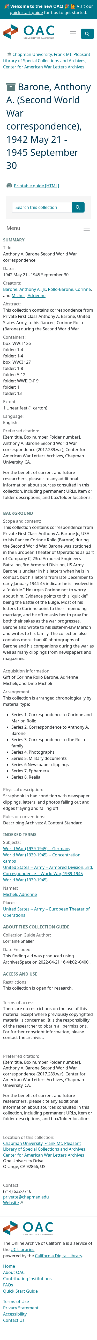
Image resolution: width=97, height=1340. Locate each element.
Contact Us (14, 1320)
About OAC (14, 1272)
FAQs (8, 1285)
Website (11, 1203)
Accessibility (15, 1314)
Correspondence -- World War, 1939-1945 (43, 873)
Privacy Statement (21, 1308)
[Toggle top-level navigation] (73, 34)
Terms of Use (16, 1301)
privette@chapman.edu (26, 1197)
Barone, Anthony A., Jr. (24, 289)
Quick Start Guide (20, 1291)
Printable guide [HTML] (36, 186)
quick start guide (26, 12)
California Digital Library (58, 1256)
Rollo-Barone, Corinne (69, 289)
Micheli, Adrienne (29, 295)
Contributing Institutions (27, 1278)
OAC (29, 32)
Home (9, 1266)
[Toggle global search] (87, 34)
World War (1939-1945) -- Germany (36, 848)
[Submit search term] (78, 207)
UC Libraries (22, 1249)
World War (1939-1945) (25, 880)
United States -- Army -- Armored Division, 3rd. (48, 867)
